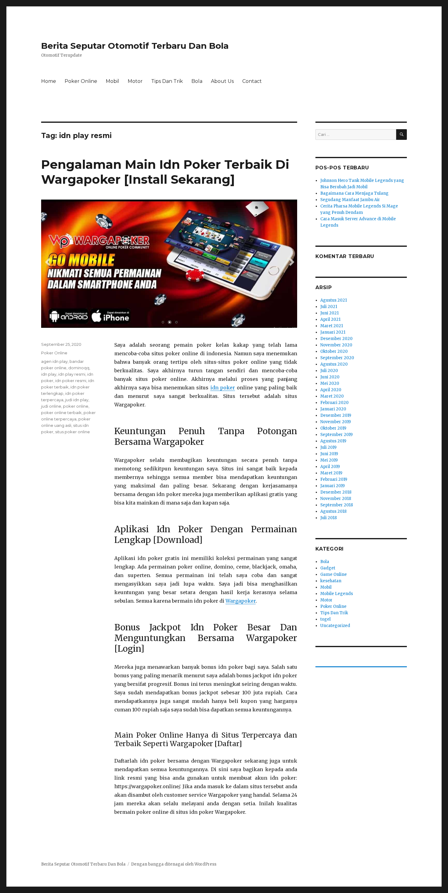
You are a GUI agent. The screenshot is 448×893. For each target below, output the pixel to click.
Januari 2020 (333, 409)
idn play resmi (71, 374)
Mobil (112, 81)
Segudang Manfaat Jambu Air (350, 199)
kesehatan (330, 580)
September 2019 (336, 434)
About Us (222, 81)
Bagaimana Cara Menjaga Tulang (354, 193)
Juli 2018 (328, 517)
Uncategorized (335, 625)
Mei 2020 (329, 383)
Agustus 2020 (334, 364)
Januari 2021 (332, 332)
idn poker (222, 387)
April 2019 (330, 466)
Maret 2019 (331, 473)
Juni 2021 (329, 313)
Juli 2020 (329, 370)
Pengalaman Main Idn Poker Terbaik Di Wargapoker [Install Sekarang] (165, 172)
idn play (48, 374)
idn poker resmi (70, 380)
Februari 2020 (334, 402)
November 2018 (335, 498)
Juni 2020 (330, 377)
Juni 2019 (329, 453)
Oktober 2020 (334, 351)
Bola (196, 81)
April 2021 (330, 319)
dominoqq (78, 367)
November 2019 (335, 421)
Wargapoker (241, 601)
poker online (75, 406)
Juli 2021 (328, 306)
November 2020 (336, 345)
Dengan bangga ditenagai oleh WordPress (173, 864)
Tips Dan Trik (167, 81)
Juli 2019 (328, 447)
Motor (135, 81)
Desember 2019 (335, 415)
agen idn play (54, 361)
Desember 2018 (335, 492)
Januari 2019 (332, 485)
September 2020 (337, 357)
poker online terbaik (61, 412)
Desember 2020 (336, 338)
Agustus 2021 (333, 300)
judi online (51, 406)
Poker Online (81, 81)
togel (325, 619)
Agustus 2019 (333, 441)
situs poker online (72, 431)
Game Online (333, 574)
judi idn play (76, 399)
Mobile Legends (336, 593)
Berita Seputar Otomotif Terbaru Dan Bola (135, 46)
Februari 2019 (333, 479)
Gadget (327, 568)
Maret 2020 (332, 396)
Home (48, 81)
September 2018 (336, 505)
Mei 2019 (329, 460)
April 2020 (330, 389)
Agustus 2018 (333, 511)
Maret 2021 (331, 325)
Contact (252, 81)
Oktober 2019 (333, 428)
